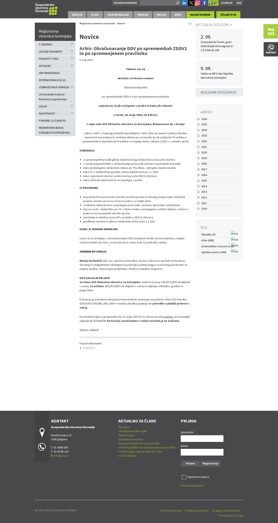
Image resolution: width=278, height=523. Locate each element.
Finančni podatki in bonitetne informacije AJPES (147, 447)
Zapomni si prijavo (198, 477)
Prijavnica (89, 348)
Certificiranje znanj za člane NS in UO (140, 451)
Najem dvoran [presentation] (200, 14)
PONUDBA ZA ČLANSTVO (52, 120)
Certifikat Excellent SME (132, 431)
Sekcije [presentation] (77, 14)
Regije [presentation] (161, 14)
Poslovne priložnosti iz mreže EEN (138, 443)
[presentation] (95, 14)
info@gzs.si (61, 455)
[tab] (77, 14)
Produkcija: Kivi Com (231, 515)
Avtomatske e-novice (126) (217, 246)
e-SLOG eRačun (127, 455)
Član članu (124, 427)
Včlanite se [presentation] (228, 14)
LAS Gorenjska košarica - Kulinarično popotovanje (53, 97)
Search (177, 3)
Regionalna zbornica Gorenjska (55, 33)
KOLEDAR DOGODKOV (219, 92)
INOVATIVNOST (47, 113)
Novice (121, 23)
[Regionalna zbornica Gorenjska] (46, 8)
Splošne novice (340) (213, 252)
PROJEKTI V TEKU (48, 58)
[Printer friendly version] (190, 23)
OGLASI (43, 106)
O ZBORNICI (45, 44)
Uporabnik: (187, 432)
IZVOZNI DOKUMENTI (50, 51)
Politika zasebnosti (196, 510)
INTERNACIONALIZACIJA (52, 80)
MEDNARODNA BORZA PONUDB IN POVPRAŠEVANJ (54, 130)
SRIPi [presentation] (178, 14)
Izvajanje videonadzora (226, 510)
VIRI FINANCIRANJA (49, 73)
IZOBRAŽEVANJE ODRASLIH (54, 87)
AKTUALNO (45, 66)
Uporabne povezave (130, 439)
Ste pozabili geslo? (192, 485)
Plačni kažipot (126, 435)
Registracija (210, 463)
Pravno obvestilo (171, 510)
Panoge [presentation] (143, 14)
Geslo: (184, 446)
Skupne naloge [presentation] (118, 14)
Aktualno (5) (208, 234)
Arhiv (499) (207, 240)
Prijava (190, 463)
